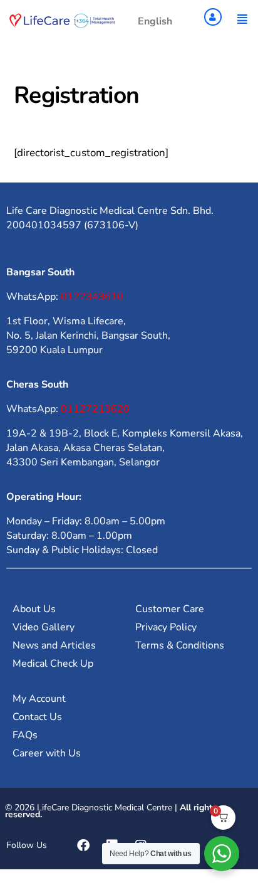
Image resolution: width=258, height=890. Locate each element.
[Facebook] (83, 845)
